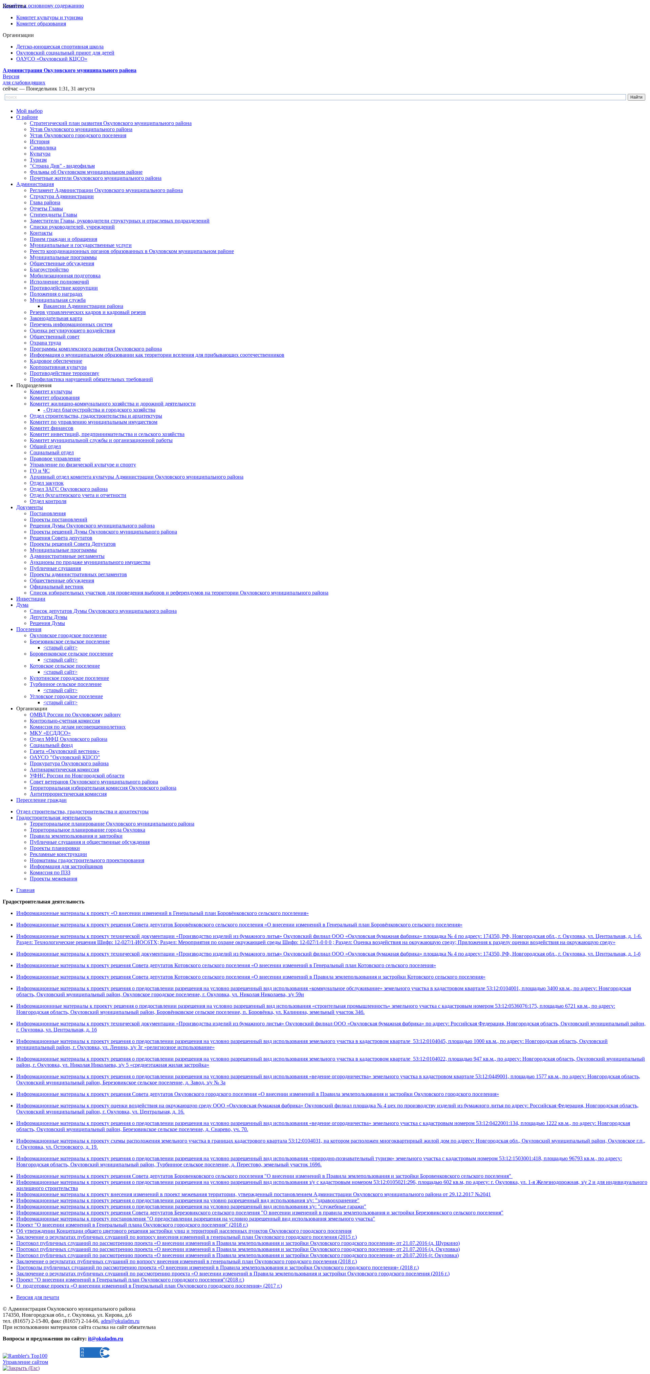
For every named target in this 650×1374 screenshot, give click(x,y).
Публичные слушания (55, 568)
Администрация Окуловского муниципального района (69, 70)
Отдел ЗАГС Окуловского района (69, 489)
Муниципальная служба (58, 300)
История (39, 141)
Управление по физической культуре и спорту (83, 464)
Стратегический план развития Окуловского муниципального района (111, 123)
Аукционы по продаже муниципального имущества (90, 562)
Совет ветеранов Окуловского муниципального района (94, 782)
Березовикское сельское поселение (70, 641)
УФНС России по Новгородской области (77, 775)
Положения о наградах (56, 294)
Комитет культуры (51, 391)
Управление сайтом (25, 1362)
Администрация (35, 184)
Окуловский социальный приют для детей (65, 53)
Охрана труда (45, 343)
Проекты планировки (55, 848)
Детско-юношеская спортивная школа (60, 46)
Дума (22, 605)
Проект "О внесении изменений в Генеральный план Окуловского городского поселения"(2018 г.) (130, 1280)
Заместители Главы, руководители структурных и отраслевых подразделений (120, 221)
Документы (29, 507)
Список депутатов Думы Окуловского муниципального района (103, 611)
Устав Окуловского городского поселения (78, 135)
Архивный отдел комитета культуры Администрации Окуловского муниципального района (136, 477)
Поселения (28, 629)
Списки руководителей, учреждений (72, 227)
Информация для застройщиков (66, 866)
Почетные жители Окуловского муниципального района (95, 178)
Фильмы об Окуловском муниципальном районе (86, 172)
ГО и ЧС (40, 471)
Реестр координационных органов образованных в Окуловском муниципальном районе (132, 251)
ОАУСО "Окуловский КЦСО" (65, 757)
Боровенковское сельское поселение (71, 654)
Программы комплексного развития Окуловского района (96, 349)
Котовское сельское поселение (65, 666)
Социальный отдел (52, 452)
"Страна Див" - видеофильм (62, 166)
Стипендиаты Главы (53, 214)
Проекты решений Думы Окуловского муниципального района (103, 532)
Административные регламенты (67, 556)
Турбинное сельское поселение (66, 684)
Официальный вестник (57, 586)
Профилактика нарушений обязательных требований (91, 379)
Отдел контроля (48, 501)
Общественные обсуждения (62, 263)
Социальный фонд (51, 745)
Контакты (41, 233)
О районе (27, 117)
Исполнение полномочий (59, 282)
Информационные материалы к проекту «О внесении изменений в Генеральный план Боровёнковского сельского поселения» (162, 913)
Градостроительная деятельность (54, 817)
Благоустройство (49, 269)
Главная (25, 890)
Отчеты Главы (46, 208)
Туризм (38, 160)
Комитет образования (41, 23)
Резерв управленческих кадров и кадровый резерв (88, 312)
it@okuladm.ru (105, 1338)
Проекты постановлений (58, 519)
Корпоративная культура (58, 367)
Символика (43, 147)
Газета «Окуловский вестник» (65, 751)
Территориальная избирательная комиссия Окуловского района (103, 788)
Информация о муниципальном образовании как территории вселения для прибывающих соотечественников (157, 355)
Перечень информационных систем (71, 324)
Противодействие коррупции (64, 288)
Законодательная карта (56, 318)
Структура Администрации (62, 196)
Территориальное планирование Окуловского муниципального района (112, 824)
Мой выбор (29, 111)
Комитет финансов (51, 428)
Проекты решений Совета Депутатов (73, 544)
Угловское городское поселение (66, 696)
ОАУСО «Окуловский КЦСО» (51, 59)
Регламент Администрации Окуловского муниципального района (106, 190)
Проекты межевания (53, 878)
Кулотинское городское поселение (69, 678)
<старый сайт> (60, 647)
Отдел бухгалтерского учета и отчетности (78, 495)
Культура (40, 154)
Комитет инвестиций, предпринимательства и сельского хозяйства (107, 434)
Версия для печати (37, 1297)
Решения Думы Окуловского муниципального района (92, 525)
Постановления (48, 513)
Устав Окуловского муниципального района (81, 129)
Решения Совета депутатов (61, 538)
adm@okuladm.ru (120, 1321)
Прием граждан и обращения (63, 239)
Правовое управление (55, 458)
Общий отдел (45, 446)
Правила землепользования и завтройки (76, 836)
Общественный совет (55, 336)
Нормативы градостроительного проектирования (87, 860)
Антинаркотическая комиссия (64, 769)
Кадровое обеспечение (56, 361)
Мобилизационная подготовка (65, 275)
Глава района (45, 202)
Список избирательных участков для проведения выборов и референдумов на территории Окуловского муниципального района (179, 593)
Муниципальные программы (63, 257)
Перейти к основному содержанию (43, 5)
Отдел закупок (47, 483)
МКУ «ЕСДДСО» (50, 733)
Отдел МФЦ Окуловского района (68, 739)
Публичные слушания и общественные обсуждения (90, 842)
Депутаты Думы (48, 617)
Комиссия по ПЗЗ (50, 872)
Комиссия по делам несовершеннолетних (78, 727)
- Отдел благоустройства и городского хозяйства (99, 410)
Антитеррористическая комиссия (68, 794)
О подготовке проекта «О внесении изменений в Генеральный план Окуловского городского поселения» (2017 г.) (149, 1286)
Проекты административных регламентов (78, 574)
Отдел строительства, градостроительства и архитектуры (96, 416)
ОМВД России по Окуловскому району (75, 714)
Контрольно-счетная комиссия (65, 721)
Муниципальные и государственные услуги (81, 245)
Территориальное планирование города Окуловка (87, 830)
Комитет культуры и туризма (49, 17)
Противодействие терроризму (64, 373)
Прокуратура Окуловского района (69, 763)
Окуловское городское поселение (68, 635)
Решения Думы (47, 623)
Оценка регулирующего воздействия (72, 330)
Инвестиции (30, 599)
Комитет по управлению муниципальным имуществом (93, 422)
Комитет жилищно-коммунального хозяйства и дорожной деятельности (113, 404)
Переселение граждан (41, 800)
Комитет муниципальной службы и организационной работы (101, 440)
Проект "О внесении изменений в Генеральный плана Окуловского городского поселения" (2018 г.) (132, 1225)
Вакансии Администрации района (83, 306)
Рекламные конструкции (58, 854)
